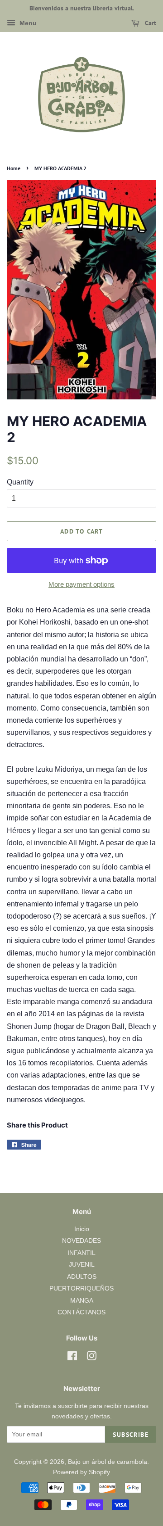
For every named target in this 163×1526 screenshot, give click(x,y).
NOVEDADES (81, 1240)
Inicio (81, 1229)
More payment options (81, 584)
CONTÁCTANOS (81, 1312)
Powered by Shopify (81, 1472)
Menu (27, 23)
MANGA (81, 1300)
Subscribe (131, 1435)
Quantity (20, 482)
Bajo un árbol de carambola (107, 1461)
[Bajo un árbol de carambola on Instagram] (91, 1357)
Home (13, 168)
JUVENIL (82, 1264)
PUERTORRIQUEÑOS (81, 1288)
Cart (149, 23)
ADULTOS (81, 1276)
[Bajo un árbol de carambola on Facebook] (72, 1357)
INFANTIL (81, 1253)
